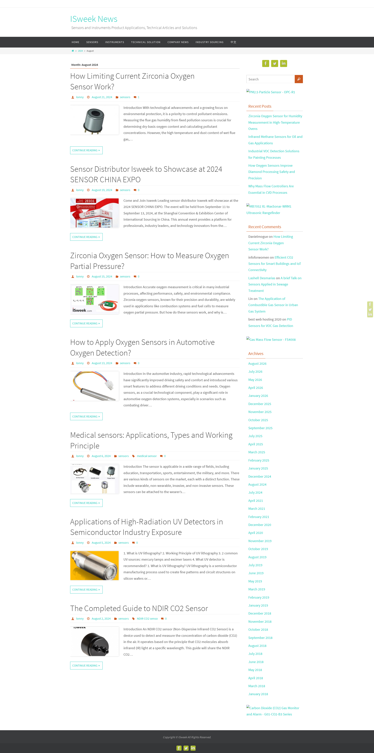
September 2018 (260, 637)
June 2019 (256, 573)
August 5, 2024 (101, 542)
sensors (125, 97)
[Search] (299, 79)
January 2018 (258, 694)
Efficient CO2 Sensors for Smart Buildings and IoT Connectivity (274, 263)
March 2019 (256, 589)
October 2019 (258, 549)
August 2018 (257, 645)
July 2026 (255, 371)
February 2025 (258, 460)
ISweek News (93, 18)
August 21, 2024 (102, 97)
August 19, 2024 (102, 190)
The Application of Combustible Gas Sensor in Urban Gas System (273, 305)
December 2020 (259, 524)
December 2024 (259, 476)
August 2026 (257, 363)
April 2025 (255, 444)
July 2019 (255, 565)
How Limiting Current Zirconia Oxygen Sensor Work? (270, 242)
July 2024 (255, 492)
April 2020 (255, 532)
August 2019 (257, 557)
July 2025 (255, 436)
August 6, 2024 (101, 456)
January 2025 (258, 468)
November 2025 (260, 412)
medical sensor (147, 456)
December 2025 (259, 404)
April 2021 (255, 500)
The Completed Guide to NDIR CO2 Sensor (139, 608)
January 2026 (258, 395)
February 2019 (258, 597)
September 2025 (260, 428)
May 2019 (255, 581)
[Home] (72, 50)
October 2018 (258, 629)
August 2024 (257, 484)
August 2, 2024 (101, 618)
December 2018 (259, 613)
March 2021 (256, 508)
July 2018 (255, 653)
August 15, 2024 (102, 276)
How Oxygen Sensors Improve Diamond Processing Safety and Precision (271, 171)
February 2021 (258, 516)
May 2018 (255, 670)
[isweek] (370, 304)
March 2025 (256, 452)
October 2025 (258, 420)
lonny (80, 97)
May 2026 (255, 379)
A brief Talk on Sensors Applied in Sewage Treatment (275, 284)
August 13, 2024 (102, 363)
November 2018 (260, 621)
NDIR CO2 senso (147, 618)
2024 (80, 50)
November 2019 (260, 541)
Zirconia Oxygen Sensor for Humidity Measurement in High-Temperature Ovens (275, 122)
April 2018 (255, 678)
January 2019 (258, 605)
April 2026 (255, 387)
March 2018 (256, 686)
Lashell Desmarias (261, 278)
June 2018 (256, 662)
